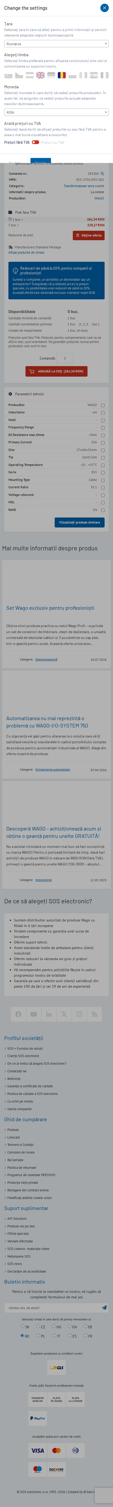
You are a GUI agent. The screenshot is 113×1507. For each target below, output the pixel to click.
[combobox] (56, 43)
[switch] (35, 142)
